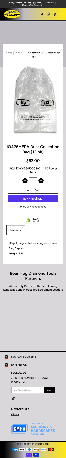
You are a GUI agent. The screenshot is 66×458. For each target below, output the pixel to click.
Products (20, 52)
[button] (42, 14)
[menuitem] (42, 14)
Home (9, 52)
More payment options (33, 206)
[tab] (15, 230)
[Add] (41, 180)
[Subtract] (25, 180)
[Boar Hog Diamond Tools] (12, 14)
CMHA (15, 414)
